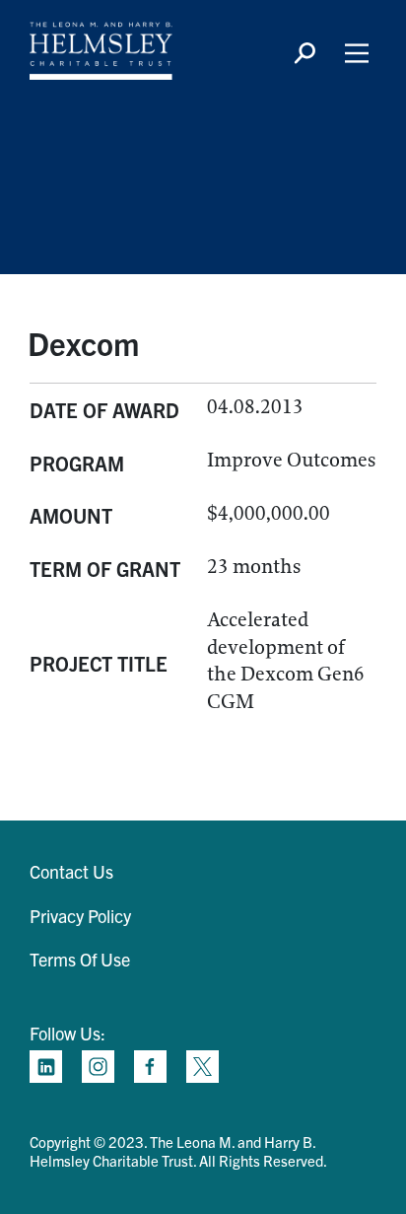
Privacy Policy (80, 915)
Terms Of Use (80, 959)
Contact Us (71, 871)
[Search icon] (304, 53)
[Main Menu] (356, 53)
